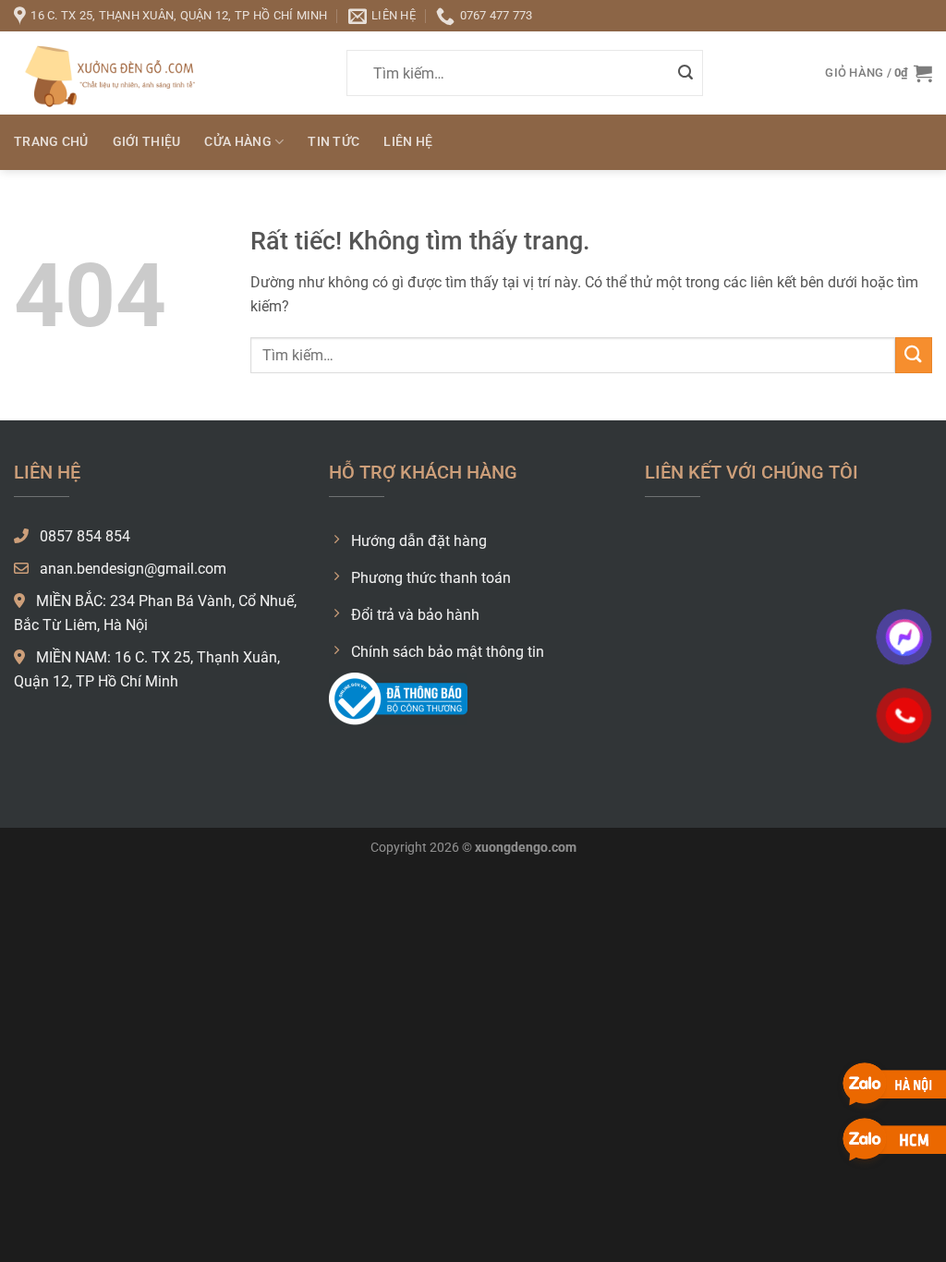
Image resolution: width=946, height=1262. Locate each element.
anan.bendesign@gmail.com (131, 568)
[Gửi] (685, 73)
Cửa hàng (237, 142)
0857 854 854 (83, 536)
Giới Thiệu (147, 142)
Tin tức (333, 142)
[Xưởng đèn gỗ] (106, 72)
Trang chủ (51, 142)
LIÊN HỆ (407, 142)
